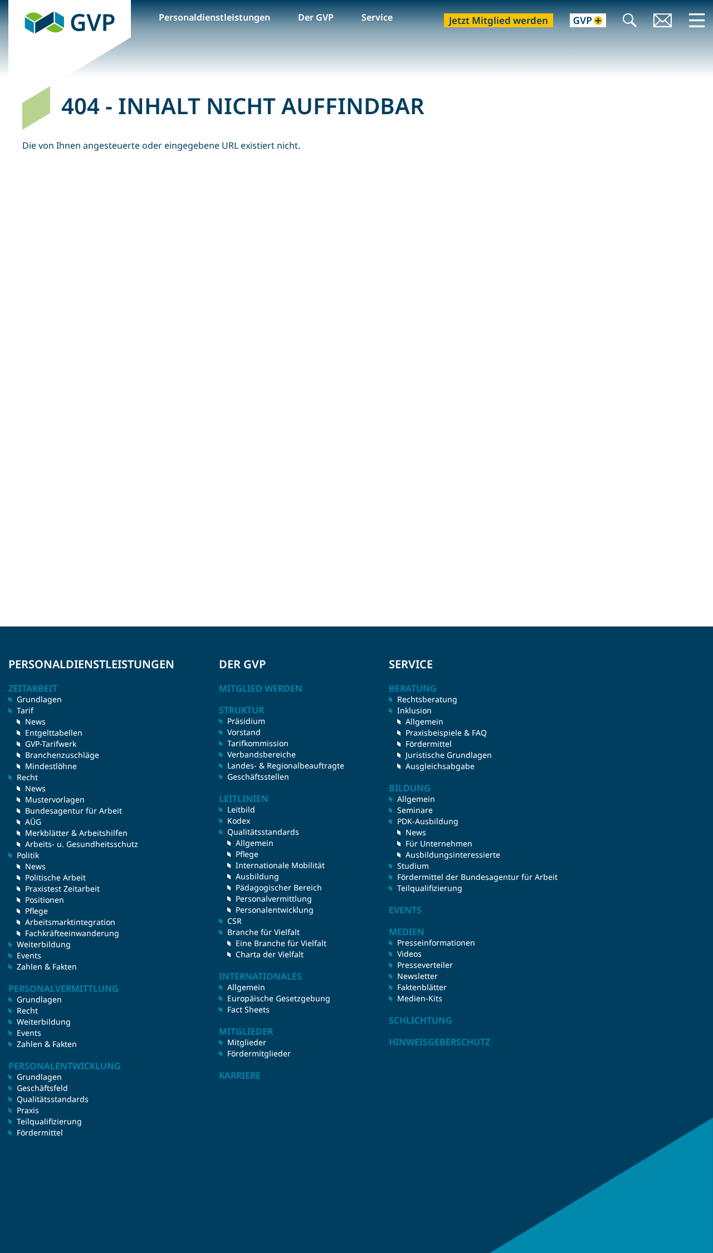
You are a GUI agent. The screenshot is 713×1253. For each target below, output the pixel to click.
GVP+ (581, 21)
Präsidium (246, 721)
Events (29, 955)
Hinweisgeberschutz (439, 1042)
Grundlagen (39, 699)
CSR (234, 921)
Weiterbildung (44, 944)
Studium (413, 865)
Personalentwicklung (275, 909)
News (35, 721)
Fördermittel (40, 1132)
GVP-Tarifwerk (50, 743)
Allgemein (255, 843)
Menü (697, 20)
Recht (27, 1010)
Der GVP (316, 17)
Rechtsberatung (427, 699)
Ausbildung (257, 876)
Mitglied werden (260, 688)
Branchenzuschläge (62, 755)
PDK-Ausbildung (427, 821)
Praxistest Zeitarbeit (62, 888)
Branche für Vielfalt (263, 932)
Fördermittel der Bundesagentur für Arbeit (477, 877)
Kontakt (662, 21)
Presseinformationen (436, 942)
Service (377, 17)
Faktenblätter (422, 987)
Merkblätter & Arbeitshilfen (76, 833)
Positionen (44, 899)
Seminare (415, 810)
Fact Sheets (248, 1009)
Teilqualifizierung (49, 1121)
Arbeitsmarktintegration (70, 922)
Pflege (36, 911)
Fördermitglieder (259, 1053)
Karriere (240, 1075)
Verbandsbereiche (261, 754)
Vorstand (244, 732)
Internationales (260, 976)
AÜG (33, 821)
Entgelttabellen (53, 732)
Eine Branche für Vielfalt (281, 943)
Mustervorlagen (55, 799)
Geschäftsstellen (258, 776)
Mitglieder (246, 1042)
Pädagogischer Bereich (279, 887)
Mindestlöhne (51, 766)
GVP (17, 6)
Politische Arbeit (55, 877)
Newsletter (417, 976)
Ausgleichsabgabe (440, 766)
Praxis (28, 1110)
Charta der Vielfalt (270, 954)
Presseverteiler (425, 965)
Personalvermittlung (274, 898)
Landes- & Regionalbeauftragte (285, 765)
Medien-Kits (419, 998)
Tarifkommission (258, 743)
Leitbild (241, 809)
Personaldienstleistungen (214, 17)
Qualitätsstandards (53, 1099)
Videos (409, 953)
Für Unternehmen (439, 843)
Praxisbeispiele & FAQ (446, 732)
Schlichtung (420, 1020)
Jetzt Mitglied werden (498, 20)
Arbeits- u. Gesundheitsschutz (81, 844)
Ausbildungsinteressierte (453, 854)
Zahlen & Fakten (47, 966)
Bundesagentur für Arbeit (73, 810)
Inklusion (414, 710)
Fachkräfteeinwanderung (72, 933)
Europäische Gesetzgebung (278, 998)
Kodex (238, 820)
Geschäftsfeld (42, 1088)
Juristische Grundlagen (449, 755)
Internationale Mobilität (280, 865)
